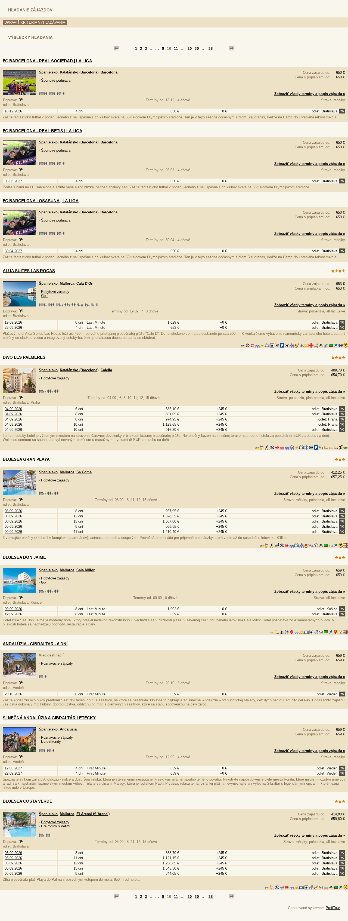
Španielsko (48, 72)
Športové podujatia (55, 80)
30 (197, 49)
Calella (106, 370)
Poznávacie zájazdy (57, 663)
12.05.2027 (13, 768)
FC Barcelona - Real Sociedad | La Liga (47, 61)
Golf (44, 296)
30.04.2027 (13, 251)
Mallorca (67, 283)
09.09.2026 (13, 526)
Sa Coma (84, 472)
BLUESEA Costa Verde (27, 801)
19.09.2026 (13, 322)
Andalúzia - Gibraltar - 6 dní (35, 643)
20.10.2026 (13, 694)
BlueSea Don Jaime (24, 557)
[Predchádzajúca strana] (116, 48)
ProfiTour (333, 908)
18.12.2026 (13, 111)
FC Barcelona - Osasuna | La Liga (41, 200)
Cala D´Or (84, 283)
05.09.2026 (13, 853)
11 (176, 49)
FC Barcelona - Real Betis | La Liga (42, 130)
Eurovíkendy (51, 741)
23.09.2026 (13, 328)
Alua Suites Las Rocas (29, 270)
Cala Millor (85, 570)
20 (190, 49)
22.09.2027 (13, 773)
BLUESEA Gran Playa (26, 459)
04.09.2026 (13, 409)
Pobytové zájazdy (55, 292)
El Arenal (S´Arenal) (93, 814)
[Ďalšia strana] (231, 48)
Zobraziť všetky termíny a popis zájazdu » (309, 94)
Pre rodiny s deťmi (55, 826)
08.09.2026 (13, 511)
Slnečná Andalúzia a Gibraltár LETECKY (49, 718)
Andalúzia (68, 729)
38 (211, 49)
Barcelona (109, 72)
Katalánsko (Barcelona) (79, 72)
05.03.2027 (13, 181)
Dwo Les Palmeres (24, 357)
